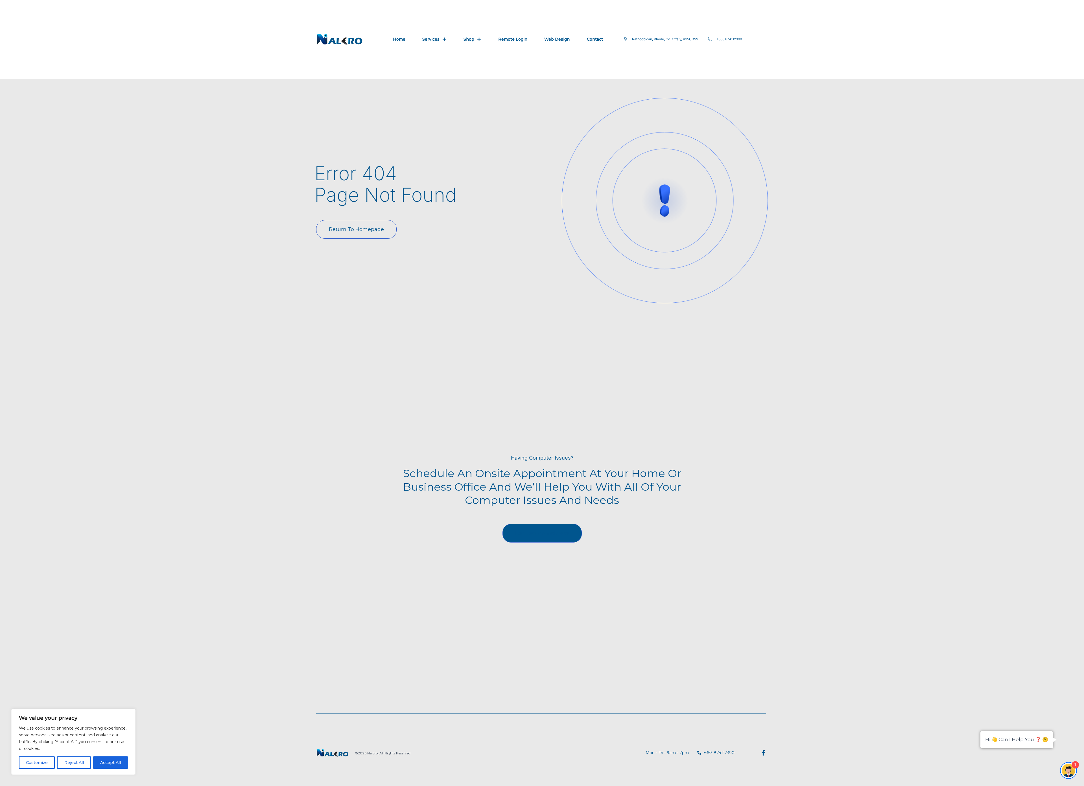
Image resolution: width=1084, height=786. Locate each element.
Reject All (74, 762)
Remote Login (512, 39)
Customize (37, 762)
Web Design (557, 39)
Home (399, 39)
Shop (469, 39)
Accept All (110, 762)
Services (431, 39)
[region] (73, 742)
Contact (595, 39)
